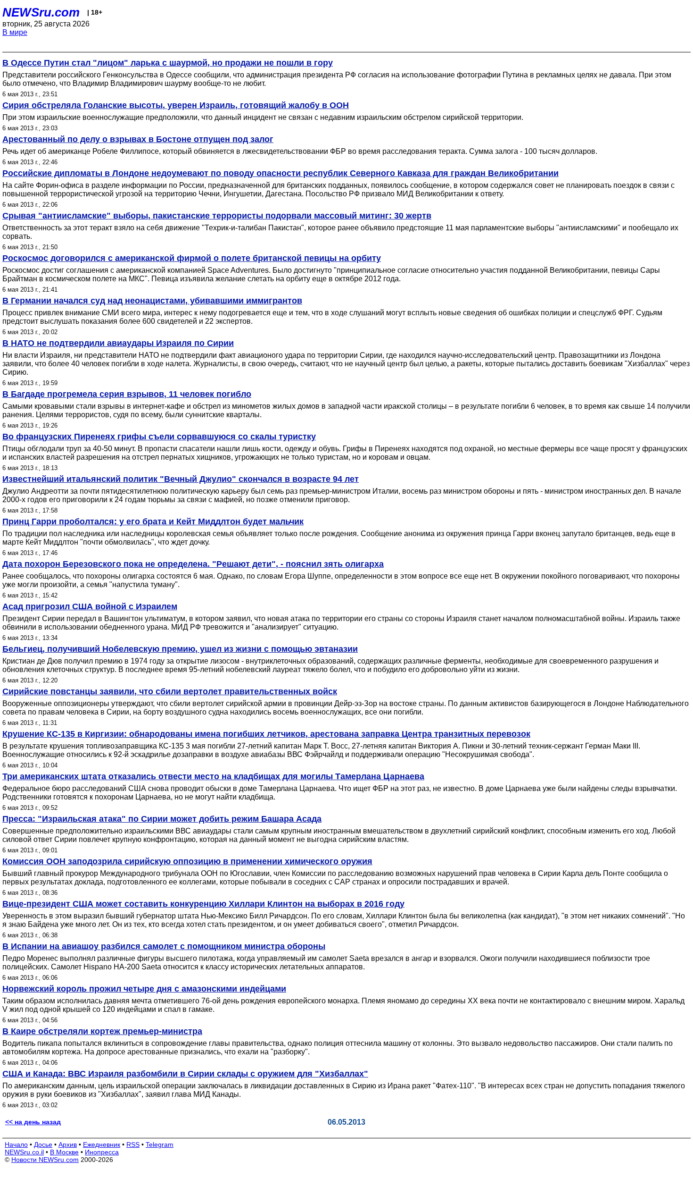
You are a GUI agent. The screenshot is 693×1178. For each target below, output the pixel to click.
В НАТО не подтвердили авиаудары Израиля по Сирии (118, 343)
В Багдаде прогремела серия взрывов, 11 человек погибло (126, 394)
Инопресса (102, 1152)
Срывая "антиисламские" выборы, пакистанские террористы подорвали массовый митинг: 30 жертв (216, 215)
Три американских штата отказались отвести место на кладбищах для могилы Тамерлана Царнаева (213, 776)
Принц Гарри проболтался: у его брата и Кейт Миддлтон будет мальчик (153, 521)
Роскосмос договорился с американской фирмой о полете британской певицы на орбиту (191, 258)
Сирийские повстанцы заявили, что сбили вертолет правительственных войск (169, 691)
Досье (43, 1144)
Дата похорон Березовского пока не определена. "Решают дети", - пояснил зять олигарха (193, 564)
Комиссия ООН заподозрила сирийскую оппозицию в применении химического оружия (187, 861)
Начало (16, 1144)
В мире (14, 32)
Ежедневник (101, 1144)
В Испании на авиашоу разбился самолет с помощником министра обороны (163, 946)
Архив (67, 1144)
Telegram (159, 1144)
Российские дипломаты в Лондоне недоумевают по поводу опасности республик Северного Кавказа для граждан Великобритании (280, 173)
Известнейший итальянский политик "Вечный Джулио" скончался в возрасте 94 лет (180, 479)
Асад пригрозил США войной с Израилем (89, 606)
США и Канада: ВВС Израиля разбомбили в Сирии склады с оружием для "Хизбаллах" (185, 1073)
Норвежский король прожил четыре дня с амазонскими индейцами (144, 988)
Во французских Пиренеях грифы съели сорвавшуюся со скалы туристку (159, 436)
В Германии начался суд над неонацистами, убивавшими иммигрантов (152, 300)
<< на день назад (33, 1122)
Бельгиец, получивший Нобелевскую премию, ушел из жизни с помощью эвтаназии (180, 649)
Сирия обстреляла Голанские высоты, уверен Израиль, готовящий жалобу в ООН (175, 105)
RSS (133, 1144)
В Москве (64, 1152)
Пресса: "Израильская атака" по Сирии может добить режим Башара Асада (162, 819)
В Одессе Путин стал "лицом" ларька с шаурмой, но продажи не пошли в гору (167, 62)
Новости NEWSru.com (45, 1159)
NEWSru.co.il (24, 1152)
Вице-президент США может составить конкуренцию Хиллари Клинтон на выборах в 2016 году (203, 904)
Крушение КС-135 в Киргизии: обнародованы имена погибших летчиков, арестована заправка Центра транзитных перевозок (266, 734)
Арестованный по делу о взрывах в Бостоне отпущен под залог (137, 139)
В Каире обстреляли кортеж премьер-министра (102, 1031)
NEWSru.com (41, 12)
